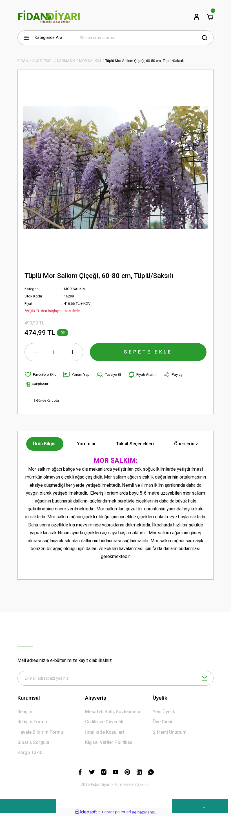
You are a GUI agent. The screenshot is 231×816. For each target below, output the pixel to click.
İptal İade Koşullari (104, 732)
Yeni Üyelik (164, 711)
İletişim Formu (32, 721)
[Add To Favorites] (40, 374)
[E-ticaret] (114, 812)
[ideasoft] (86, 812)
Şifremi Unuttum (169, 732)
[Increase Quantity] (73, 352)
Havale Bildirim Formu (40, 732)
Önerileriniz (186, 443)
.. (204, 806)
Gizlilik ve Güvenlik (104, 721)
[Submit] (205, 678)
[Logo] (49, 16)
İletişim (24, 711)
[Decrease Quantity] (35, 352)
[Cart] (210, 17)
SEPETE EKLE (148, 352)
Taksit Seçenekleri (135, 443)
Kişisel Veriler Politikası (109, 742)
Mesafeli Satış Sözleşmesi (112, 711)
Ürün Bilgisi (45, 443)
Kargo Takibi (30, 752)
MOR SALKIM (75, 289)
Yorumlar (86, 443)
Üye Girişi (162, 721)
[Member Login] (196, 17)
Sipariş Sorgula (33, 742)
